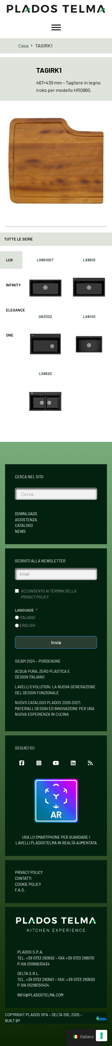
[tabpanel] (67, 337)
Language (24, 610)
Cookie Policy (28, 884)
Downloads (26, 513)
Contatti (23, 878)
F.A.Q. (20, 890)
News (20, 531)
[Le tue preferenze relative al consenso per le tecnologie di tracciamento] (101, 1035)
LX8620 (45, 373)
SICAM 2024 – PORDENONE (38, 661)
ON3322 (45, 316)
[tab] (11, 260)
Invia (56, 642)
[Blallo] (101, 1018)
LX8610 (89, 259)
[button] (98, 118)
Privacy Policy (29, 872)
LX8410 (89, 316)
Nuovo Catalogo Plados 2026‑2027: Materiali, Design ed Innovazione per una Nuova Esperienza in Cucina (54, 708)
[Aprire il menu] (56, 27)
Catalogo (24, 525)
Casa (23, 45)
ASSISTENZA (26, 519)
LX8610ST (45, 259)
